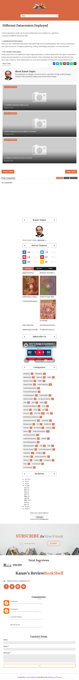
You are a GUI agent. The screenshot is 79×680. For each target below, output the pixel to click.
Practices (48, 428)
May (26, 496)
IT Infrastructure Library (48, 329)
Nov (25, 490)
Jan (25, 504)
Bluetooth (39, 377)
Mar (26, 500)
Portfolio (26, 428)
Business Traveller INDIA (48, 273)
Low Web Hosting (16, 617)
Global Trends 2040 (47, 297)
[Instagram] (17, 586)
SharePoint (27, 453)
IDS (43, 409)
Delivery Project (28, 399)
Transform (47, 460)
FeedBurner (44, 519)
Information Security (30, 420)
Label (51, 268)
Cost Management (29, 395)
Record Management (30, 442)
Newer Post (8, 172)
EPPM (42, 402)
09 (26, 509)
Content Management (30, 388)
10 (26, 506)
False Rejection (28, 325)
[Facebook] (6, 586)
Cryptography (44, 395)
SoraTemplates (30, 677)
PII (38, 424)
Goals (35, 409)
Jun (25, 494)
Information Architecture (31, 417)
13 (26, 481)
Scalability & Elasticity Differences (16, 105)
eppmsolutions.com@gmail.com (18, 581)
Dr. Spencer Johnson (44, 399)
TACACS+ (26, 460)
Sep (25, 492)
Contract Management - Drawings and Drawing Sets (31, 301)
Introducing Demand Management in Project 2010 (48, 325)
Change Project (28, 384)
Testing (36, 460)
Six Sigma (27, 456)
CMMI (40, 381)
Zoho (25, 464)
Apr (25, 498)
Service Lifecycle (28, 449)
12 (26, 483)
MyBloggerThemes (55, 677)
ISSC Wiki (37, 413)
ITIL (47, 413)
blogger (60, 178)
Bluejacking (38, 373)
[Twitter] (12, 586)
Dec (25, 488)
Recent (39, 268)
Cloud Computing (20, 29)
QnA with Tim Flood (29, 435)
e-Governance (36, 464)
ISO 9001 (26, 413)
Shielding (39, 453)
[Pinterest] (23, 586)
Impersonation (28, 273)
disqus (66, 178)
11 (26, 485)
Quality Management (30, 438)
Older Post (71, 172)
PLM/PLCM (47, 424)
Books (49, 377)
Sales (49, 446)
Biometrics (27, 373)
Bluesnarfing (27, 377)
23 (26, 479)
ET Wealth (44, 321)
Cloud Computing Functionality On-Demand (20, 131)
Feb (25, 502)
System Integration (40, 456)
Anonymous (14, 601)
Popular (28, 268)
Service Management (45, 449)
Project (26, 431)
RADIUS (44, 438)
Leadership (45, 420)
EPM (33, 402)
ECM (25, 402)
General (26, 409)
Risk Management (29, 446)
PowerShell (37, 428)
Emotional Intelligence (30, 406)
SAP (41, 446)
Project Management (39, 431)
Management (27, 424)
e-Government (28, 467)
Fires (43, 406)
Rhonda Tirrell (15, 625)
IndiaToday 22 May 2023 (31, 297)
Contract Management (30, 391)
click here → (41, 240)
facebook (73, 178)
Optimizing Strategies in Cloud (31, 329)
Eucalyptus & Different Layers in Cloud (18, 158)
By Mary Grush (28, 381)
